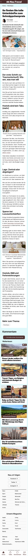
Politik (16, 491)
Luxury (17, 520)
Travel (16, 525)
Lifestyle (4, 504)
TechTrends (18, 528)
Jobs (3, 539)
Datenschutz (5, 541)
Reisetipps (10, 5)
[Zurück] (1, 2)
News (3, 491)
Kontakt (17, 539)
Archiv (4, 507)
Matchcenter (18, 493)
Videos (4, 499)
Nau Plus (17, 499)
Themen (17, 504)
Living (16, 517)
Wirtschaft (17, 496)
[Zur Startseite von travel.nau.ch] (14, 2)
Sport (3, 493)
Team (16, 536)
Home (4, 5)
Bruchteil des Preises (11, 160)
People (4, 496)
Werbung (4, 536)
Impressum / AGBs (20, 541)
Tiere (3, 525)
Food (16, 523)
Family (4, 523)
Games (4, 502)
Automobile (5, 528)
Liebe (3, 520)
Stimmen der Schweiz (20, 502)
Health (4, 517)
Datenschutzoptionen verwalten (8, 544)
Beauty (4, 531)
